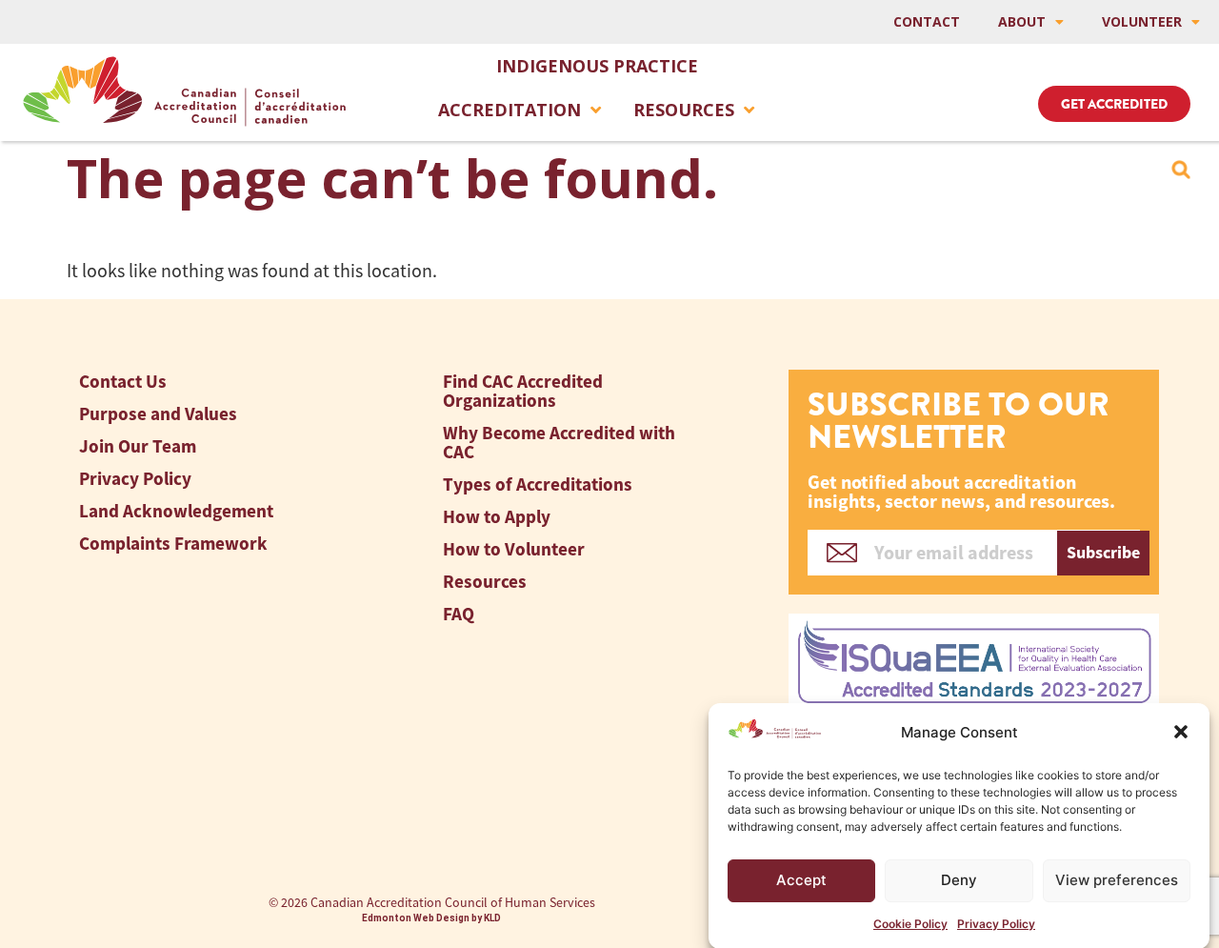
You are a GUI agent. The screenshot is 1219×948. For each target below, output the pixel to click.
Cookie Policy (910, 924)
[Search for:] (1181, 170)
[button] (1180, 731)
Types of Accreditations (537, 484)
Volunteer (1142, 21)
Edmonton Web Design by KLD (431, 918)
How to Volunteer (514, 549)
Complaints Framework (173, 543)
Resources (683, 109)
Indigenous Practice (597, 65)
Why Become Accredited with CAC (559, 442)
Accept (801, 880)
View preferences (1116, 880)
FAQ (458, 614)
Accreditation (509, 109)
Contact (926, 21)
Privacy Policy (996, 924)
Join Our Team (137, 446)
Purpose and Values (158, 414)
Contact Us (123, 381)
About (1022, 21)
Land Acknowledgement (176, 511)
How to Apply (496, 517)
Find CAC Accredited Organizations (523, 391)
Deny (959, 880)
